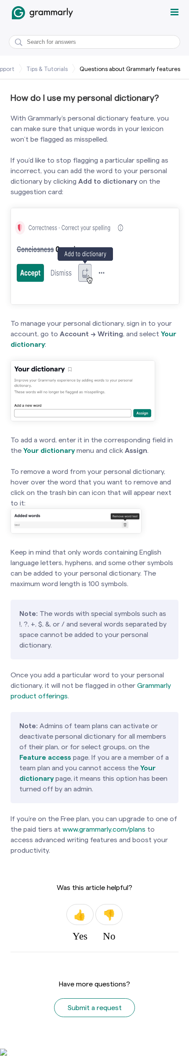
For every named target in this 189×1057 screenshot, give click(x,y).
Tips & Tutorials (47, 69)
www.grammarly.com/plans (103, 829)
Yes (80, 914)
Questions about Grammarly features (130, 69)
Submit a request (95, 1007)
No (109, 914)
